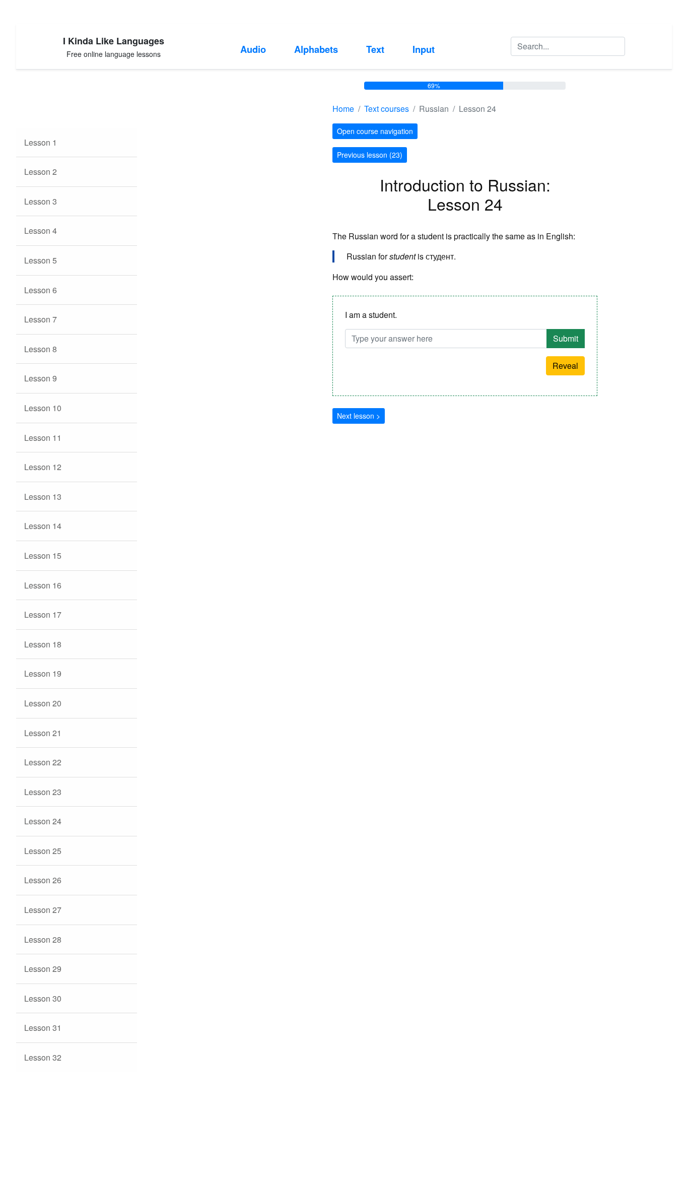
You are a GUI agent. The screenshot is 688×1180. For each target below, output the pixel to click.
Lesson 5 (40, 260)
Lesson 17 (42, 614)
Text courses (386, 108)
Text (375, 49)
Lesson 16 (42, 585)
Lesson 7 (40, 319)
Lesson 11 (42, 437)
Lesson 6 (40, 290)
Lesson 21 (42, 733)
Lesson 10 (42, 408)
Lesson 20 (42, 703)
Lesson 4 (40, 230)
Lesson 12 (42, 467)
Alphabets (316, 49)
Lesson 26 (42, 880)
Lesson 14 (42, 526)
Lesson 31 (42, 1027)
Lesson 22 (42, 762)
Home (343, 108)
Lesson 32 (42, 1057)
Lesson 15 (42, 555)
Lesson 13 (42, 496)
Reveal (565, 365)
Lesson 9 (40, 378)
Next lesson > (358, 416)
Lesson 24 (42, 821)
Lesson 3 (40, 201)
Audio (253, 49)
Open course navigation (375, 131)
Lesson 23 (42, 792)
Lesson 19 (42, 673)
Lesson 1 (40, 142)
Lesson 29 (42, 968)
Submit (565, 338)
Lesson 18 (42, 644)
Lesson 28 (42, 939)
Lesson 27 (42, 909)
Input (423, 49)
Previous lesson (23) (369, 155)
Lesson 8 (40, 349)
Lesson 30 (42, 998)
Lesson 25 (42, 851)
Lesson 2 (40, 171)
